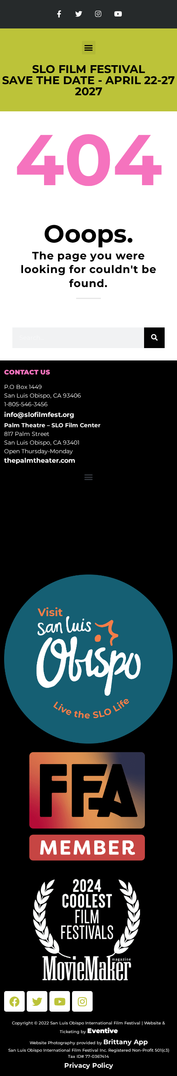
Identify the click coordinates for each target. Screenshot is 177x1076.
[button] (88, 47)
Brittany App (125, 1042)
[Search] (154, 337)
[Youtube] (118, 14)
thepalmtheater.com (39, 460)
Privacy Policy (88, 1065)
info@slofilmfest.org (39, 415)
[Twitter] (78, 14)
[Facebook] (14, 1001)
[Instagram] (98, 14)
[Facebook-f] (59, 14)
